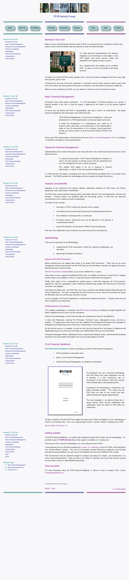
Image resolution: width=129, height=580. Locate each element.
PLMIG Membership (67, 440)
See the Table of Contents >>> (56, 426)
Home (7, 456)
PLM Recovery (12, 470)
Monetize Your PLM (11, 42)
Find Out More (9, 58)
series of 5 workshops (91, 447)
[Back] (47, 488)
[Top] (6, 454)
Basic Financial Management (14, 44)
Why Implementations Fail (16, 467)
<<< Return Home (119, 489)
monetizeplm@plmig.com (54, 473)
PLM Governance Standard (58, 272)
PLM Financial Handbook (13, 54)
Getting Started (10, 56)
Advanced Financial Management (15, 46)
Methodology (9, 51)
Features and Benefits (12, 49)
